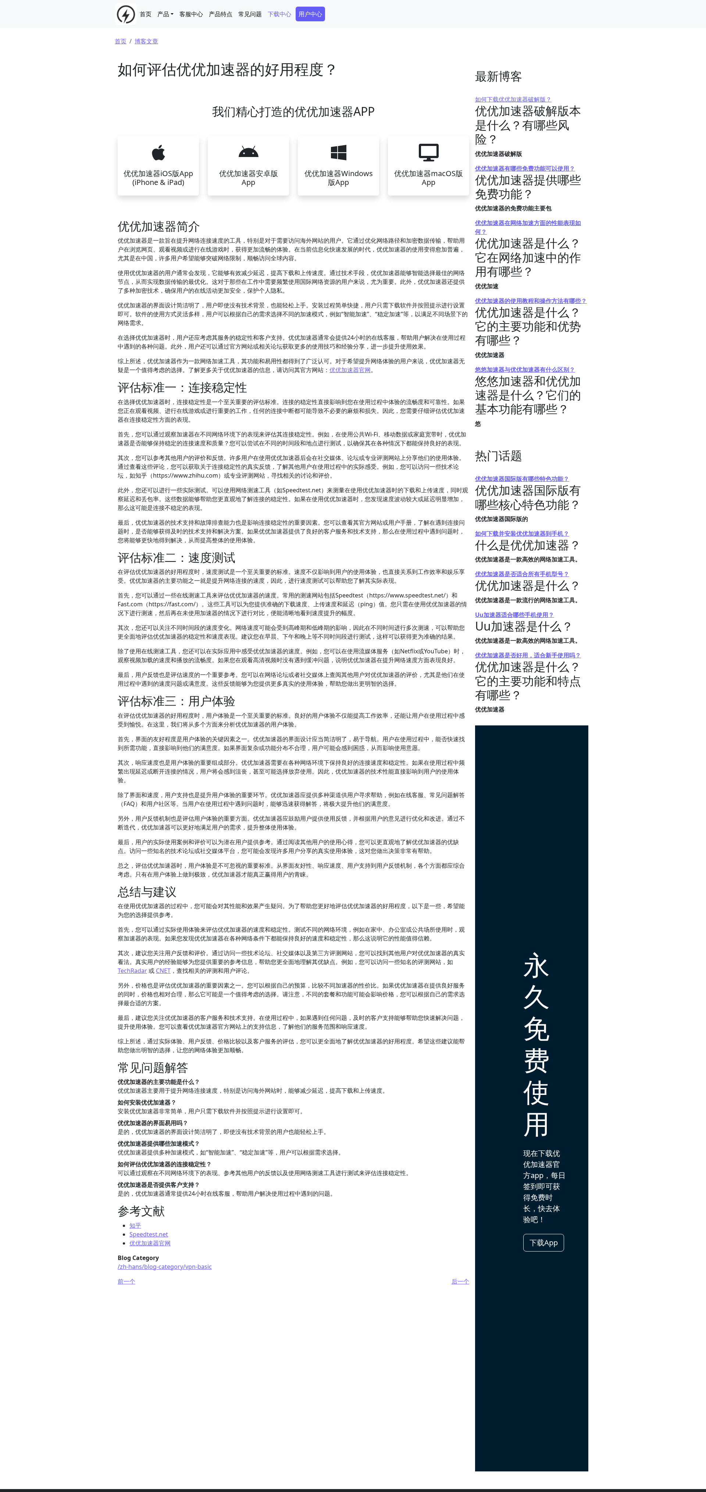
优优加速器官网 (350, 370)
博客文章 (146, 41)
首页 (145, 14)
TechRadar (132, 971)
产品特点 (220, 14)
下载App (544, 1243)
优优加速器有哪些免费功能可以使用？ (525, 168)
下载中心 (279, 14)
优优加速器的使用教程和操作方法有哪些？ (531, 301)
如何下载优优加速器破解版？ (513, 99)
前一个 (126, 1281)
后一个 (460, 1281)
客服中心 (191, 14)
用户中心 (310, 14)
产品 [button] (163, 14)
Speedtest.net (148, 1234)
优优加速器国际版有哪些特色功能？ (522, 479)
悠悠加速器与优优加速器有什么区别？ (525, 369)
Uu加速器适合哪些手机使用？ (514, 615)
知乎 (135, 1225)
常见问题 (250, 14)
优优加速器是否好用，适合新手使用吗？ (528, 655)
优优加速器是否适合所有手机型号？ (522, 574)
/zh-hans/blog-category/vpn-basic (165, 1267)
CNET (163, 971)
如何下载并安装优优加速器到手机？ (522, 533)
